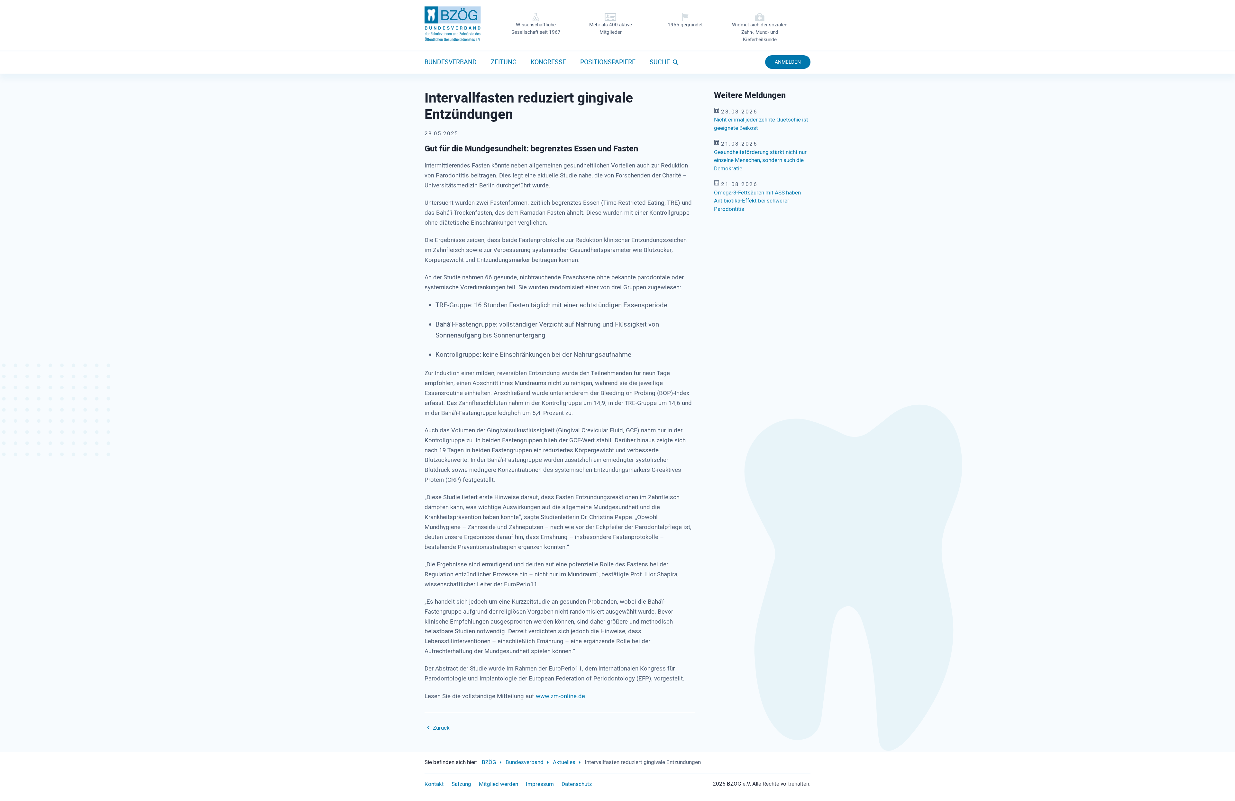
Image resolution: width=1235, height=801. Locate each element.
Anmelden (788, 62)
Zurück (441, 728)
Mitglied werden (498, 784)
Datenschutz (577, 784)
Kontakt (434, 784)
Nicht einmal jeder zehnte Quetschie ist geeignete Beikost (761, 124)
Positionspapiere (608, 62)
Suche (660, 62)
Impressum (540, 784)
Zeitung (504, 62)
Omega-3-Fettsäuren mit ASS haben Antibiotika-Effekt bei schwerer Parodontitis (757, 201)
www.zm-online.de (560, 696)
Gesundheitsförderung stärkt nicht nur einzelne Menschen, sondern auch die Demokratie (760, 160)
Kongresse (548, 62)
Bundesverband (451, 62)
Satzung (461, 784)
